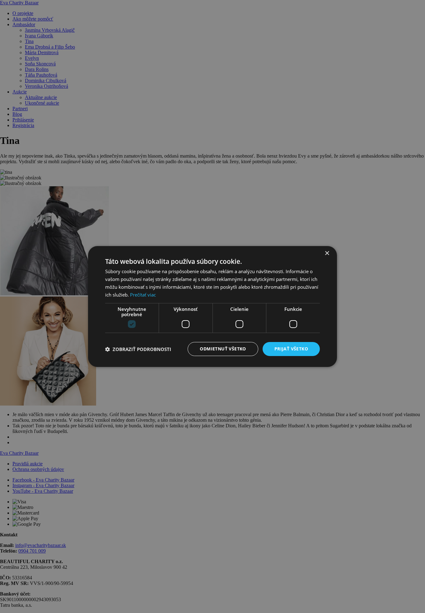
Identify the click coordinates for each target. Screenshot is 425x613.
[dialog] (212, 306)
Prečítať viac (143, 295)
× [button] (327, 253)
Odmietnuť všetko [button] (223, 349)
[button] (138, 349)
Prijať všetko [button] (291, 349)
